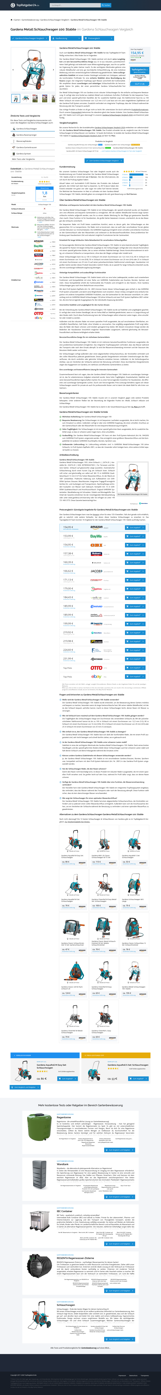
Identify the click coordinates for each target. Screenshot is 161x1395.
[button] (30, 38)
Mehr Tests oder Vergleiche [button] (23, 159)
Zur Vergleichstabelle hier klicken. (77, 822)
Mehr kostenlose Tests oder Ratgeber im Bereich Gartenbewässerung (80, 1105)
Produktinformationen (139, 109)
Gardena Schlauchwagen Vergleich (107, 29)
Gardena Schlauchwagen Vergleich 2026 (117, 115)
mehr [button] (40, 222)
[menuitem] (11, 20)
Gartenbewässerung (65, 1114)
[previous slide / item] (12, 69)
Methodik (13, 195)
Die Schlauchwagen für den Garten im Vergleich (77, 1327)
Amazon (96, 514)
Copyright (14, 1375)
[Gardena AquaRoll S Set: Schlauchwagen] (94, 1071)
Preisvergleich (76, 112)
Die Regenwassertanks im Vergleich (70, 1185)
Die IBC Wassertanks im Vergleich (67, 1232)
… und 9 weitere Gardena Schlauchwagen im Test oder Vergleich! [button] (121, 151)
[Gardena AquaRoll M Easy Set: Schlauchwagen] (23, 1071)
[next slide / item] (53, 69)
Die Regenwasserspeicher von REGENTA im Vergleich (76, 1280)
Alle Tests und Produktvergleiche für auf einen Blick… (80, 1348)
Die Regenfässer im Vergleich (67, 1138)
